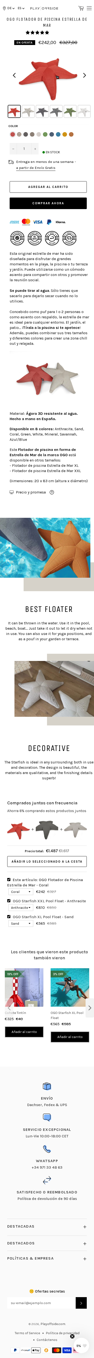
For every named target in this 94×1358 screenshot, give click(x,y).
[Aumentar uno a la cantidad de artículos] (35, 148)
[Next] (85, 75)
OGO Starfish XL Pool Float (67, 1015)
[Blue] (58, 134)
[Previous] (14, 75)
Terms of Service (27, 1333)
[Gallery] (49, 83)
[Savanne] (71, 134)
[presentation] (9, 1008)
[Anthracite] (26, 134)
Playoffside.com (52, 1324)
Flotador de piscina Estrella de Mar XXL (46, 470)
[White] (39, 134)
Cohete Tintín (15, 1013)
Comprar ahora (48, 203)
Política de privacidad (63, 1333)
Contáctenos (47, 1340)
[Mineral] (32, 134)
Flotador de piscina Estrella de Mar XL (45, 465)
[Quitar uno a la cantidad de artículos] (13, 148)
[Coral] (13, 134)
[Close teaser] (72, 1336)
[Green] (45, 134)
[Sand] (19, 134)
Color (13, 126)
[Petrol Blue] (52, 134)
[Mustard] (65, 134)
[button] (21, 8)
